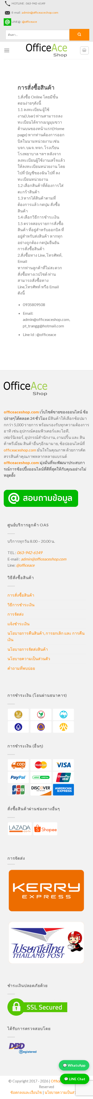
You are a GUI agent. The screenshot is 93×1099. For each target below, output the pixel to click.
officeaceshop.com (20, 450)
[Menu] (7, 50)
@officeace (29, 21)
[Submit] (79, 35)
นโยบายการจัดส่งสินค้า (27, 649)
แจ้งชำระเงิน (18, 623)
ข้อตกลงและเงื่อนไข (26, 1092)
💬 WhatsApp (74, 1064)
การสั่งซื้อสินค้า (20, 595)
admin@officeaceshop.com (40, 12)
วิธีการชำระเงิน (20, 604)
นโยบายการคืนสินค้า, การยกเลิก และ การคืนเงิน (46, 636)
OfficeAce (59, 1081)
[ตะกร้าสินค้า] (84, 50)
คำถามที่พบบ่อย (21, 668)
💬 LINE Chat (74, 1078)
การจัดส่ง (15, 614)
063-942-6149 (29, 552)
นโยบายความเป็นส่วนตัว (28, 658)
